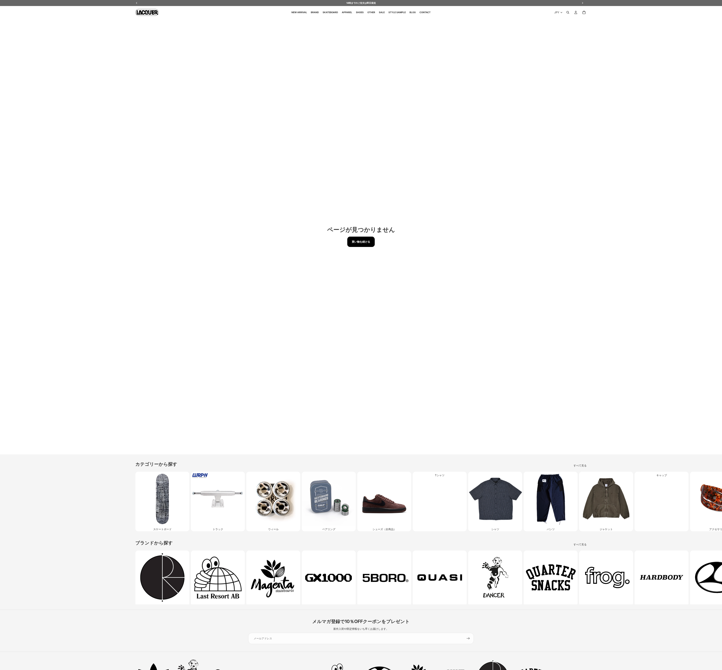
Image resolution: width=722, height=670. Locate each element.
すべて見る (580, 465)
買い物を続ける (361, 241)
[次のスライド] (582, 501)
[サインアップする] (468, 638)
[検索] (568, 12)
